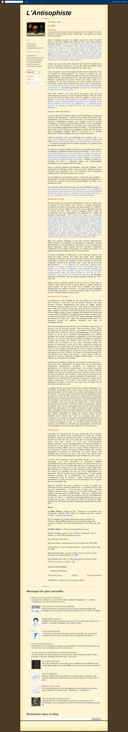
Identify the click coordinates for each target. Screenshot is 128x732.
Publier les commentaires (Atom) (72, 580)
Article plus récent (55, 575)
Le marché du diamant (51, 631)
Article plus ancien (94, 575)
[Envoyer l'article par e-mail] (73, 561)
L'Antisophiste (48, 12)
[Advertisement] (34, 124)
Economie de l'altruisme (34, 60)
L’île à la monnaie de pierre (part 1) (56, 698)
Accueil (74, 575)
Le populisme (31, 55)
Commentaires (34, 83)
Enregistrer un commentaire (58, 570)
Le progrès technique (33, 62)
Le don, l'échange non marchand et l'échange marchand (54, 652)
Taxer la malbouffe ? (50, 673)
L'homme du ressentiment (42, 643)
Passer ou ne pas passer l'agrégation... (47, 597)
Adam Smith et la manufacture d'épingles (58, 606)
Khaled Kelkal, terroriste (51, 619)
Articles (32, 80)
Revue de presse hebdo (34, 48)
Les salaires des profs (50, 661)
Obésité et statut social (51, 686)
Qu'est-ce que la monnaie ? (35, 57)
